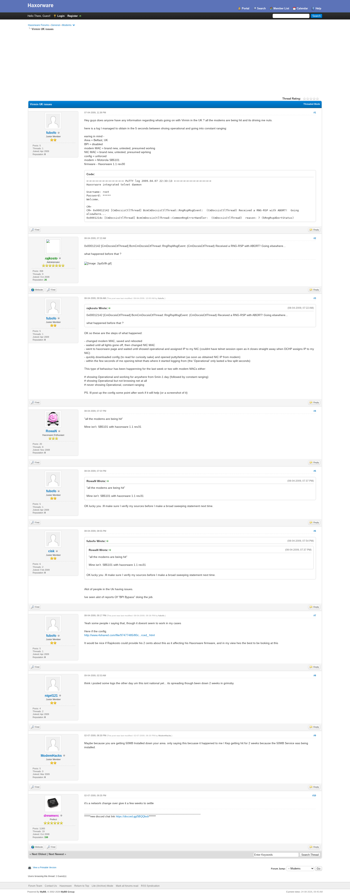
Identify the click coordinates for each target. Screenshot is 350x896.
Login (61, 15)
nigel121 (51, 695)
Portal (245, 8)
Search (261, 8)
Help (318, 8)
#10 (314, 795)
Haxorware (66, 885)
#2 (315, 238)
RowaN (51, 431)
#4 (315, 411)
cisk (51, 551)
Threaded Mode (311, 104)
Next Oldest (39, 854)
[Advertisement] (175, 61)
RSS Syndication (150, 885)
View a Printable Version (44, 867)
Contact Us (51, 885)
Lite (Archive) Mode (102, 885)
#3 (315, 298)
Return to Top (81, 885)
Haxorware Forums (38, 25)
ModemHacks (51, 755)
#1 (315, 112)
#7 (315, 615)
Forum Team (35, 885)
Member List (281, 8)
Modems (66, 25)
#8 (315, 675)
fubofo (51, 132)
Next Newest (56, 854)
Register (72, 15)
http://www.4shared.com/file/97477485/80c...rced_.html (119, 635)
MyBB (43, 892)
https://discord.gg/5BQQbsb (132, 816)
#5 (315, 471)
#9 (315, 735)
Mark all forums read (127, 885)
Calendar (302, 8)
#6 (315, 531)
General (55, 25)
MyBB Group (68, 892)
